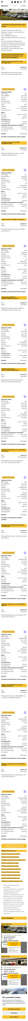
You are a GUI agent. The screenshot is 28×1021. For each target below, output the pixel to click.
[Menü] (2, 2)
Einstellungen (14, 1013)
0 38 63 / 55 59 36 (9, 971)
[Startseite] (12, 2)
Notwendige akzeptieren (14, 1009)
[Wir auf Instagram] (21, 2)
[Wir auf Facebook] (18, 2)
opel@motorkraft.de (9, 937)
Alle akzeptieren (14, 1017)
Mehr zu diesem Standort (11, 940)
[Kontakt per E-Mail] (15, 2)
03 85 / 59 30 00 (8, 939)
